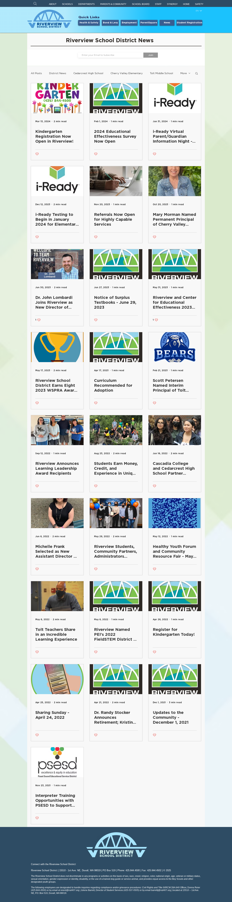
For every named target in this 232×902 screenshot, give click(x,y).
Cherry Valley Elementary (127, 73)
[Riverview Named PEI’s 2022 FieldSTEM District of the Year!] (116, 596)
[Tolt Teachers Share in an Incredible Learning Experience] (57, 596)
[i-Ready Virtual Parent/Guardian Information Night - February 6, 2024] (174, 98)
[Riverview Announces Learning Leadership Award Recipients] (57, 430)
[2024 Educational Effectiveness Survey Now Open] (116, 98)
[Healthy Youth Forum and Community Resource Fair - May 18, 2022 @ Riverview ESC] (174, 513)
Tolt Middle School (161, 73)
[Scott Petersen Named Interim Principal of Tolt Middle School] (174, 347)
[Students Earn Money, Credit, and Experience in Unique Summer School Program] (116, 430)
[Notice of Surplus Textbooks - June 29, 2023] (116, 264)
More (183, 73)
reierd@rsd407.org (70, 890)
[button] (52, 4)
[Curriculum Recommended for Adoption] (116, 347)
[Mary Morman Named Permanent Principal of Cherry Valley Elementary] (174, 181)
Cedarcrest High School (88, 73)
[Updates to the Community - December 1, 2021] (174, 679)
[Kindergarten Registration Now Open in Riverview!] (57, 98)
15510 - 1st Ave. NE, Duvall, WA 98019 (80, 870)
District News (57, 73)
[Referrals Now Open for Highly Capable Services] (116, 181)
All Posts (36, 73)
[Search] (35, 3)
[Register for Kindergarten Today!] (174, 596)
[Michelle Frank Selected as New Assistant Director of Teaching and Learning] (57, 513)
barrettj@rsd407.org (161, 890)
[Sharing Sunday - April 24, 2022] (57, 679)
